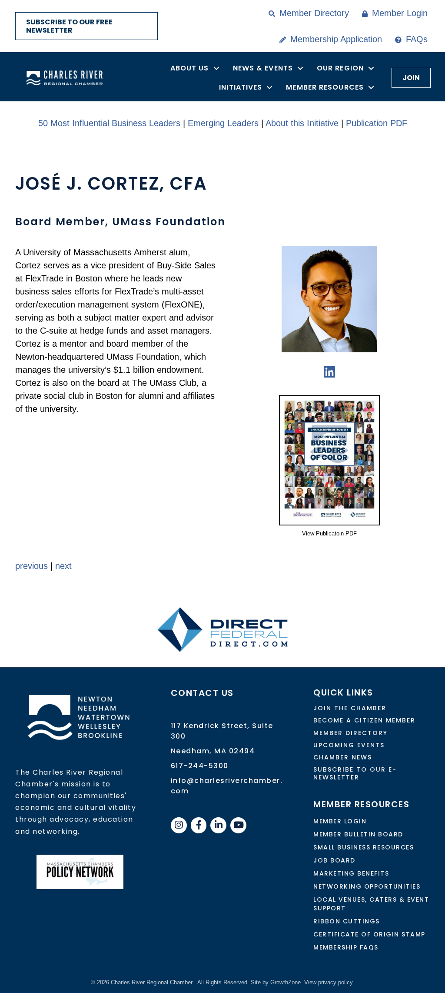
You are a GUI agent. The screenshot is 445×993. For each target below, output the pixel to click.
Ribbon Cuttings (346, 921)
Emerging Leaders (223, 123)
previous (31, 566)
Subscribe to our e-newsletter (355, 773)
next (63, 566)
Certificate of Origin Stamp (369, 934)
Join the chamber (349, 708)
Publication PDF (376, 123)
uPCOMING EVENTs (349, 745)
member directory (350, 733)
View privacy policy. (329, 982)
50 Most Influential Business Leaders (109, 123)
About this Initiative (302, 123)
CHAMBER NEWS (342, 757)
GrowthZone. (286, 982)
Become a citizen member (364, 720)
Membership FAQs (346, 947)
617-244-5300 (200, 766)
